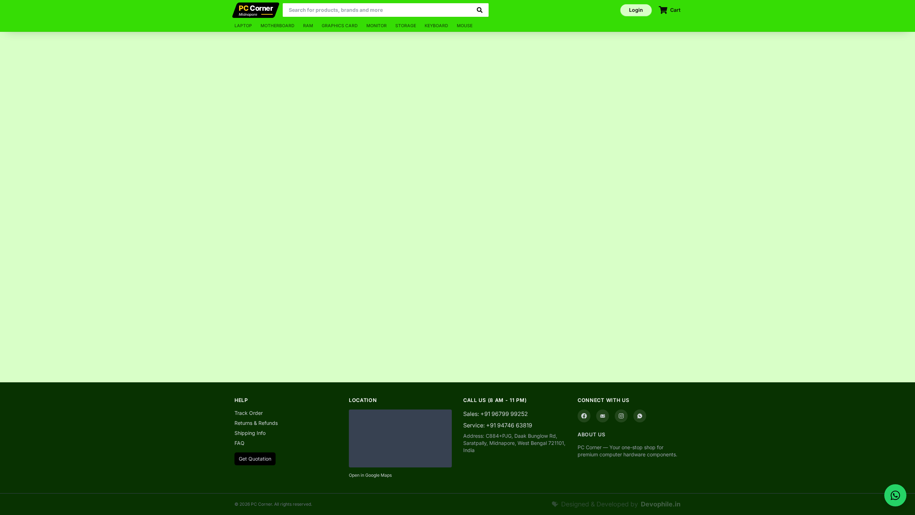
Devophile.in (661, 504)
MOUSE (465, 25)
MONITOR (376, 25)
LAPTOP (243, 25)
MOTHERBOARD (278, 25)
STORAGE (405, 25)
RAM (308, 25)
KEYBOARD (436, 25)
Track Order (248, 413)
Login (636, 10)
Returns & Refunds (256, 423)
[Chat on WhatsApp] (895, 495)
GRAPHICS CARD (340, 25)
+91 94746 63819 (509, 425)
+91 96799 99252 (504, 413)
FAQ (239, 443)
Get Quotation (255, 459)
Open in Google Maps (370, 475)
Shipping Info (250, 433)
